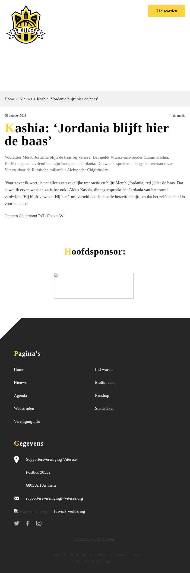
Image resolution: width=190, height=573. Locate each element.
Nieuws (25, 99)
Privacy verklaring (69, 511)
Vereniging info (27, 421)
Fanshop (102, 395)
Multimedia (104, 382)
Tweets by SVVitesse (95, 538)
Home (10, 99)
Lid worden (166, 11)
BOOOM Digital (102, 561)
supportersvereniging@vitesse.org (54, 498)
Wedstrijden (24, 408)
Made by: (83, 561)
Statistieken (104, 408)
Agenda (20, 395)
